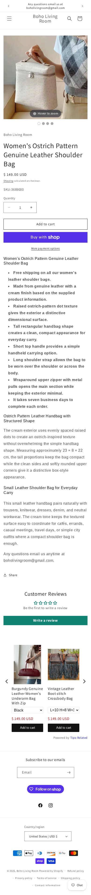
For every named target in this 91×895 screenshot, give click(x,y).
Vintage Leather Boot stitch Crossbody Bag (61, 693)
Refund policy (75, 870)
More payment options (45, 248)
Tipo (73, 738)
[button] (9, 18)
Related (82, 738)
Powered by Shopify (51, 870)
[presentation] (7, 681)
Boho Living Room (27, 870)
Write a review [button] (45, 620)
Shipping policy (70, 878)
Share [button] (13, 575)
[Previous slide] (8, 75)
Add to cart (27, 727)
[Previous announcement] (9, 6)
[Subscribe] (69, 772)
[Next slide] (83, 75)
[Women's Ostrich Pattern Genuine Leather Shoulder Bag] (39, 123)
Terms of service (46, 878)
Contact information (47, 885)
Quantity (9, 198)
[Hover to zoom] (46, 77)
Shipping (8, 180)
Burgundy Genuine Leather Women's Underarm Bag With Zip (27, 696)
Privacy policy (23, 878)
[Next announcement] (82, 6)
